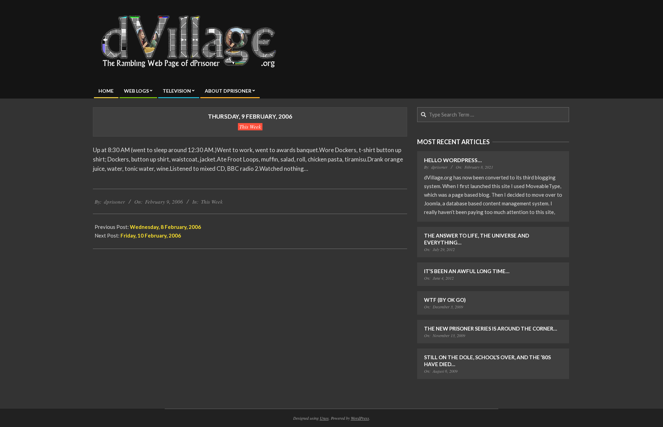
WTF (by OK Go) (445, 300)
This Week (250, 126)
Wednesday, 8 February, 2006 (165, 227)
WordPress (360, 418)
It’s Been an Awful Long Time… (466, 271)
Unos (324, 418)
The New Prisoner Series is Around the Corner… (490, 328)
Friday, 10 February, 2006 (151, 235)
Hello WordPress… (453, 160)
